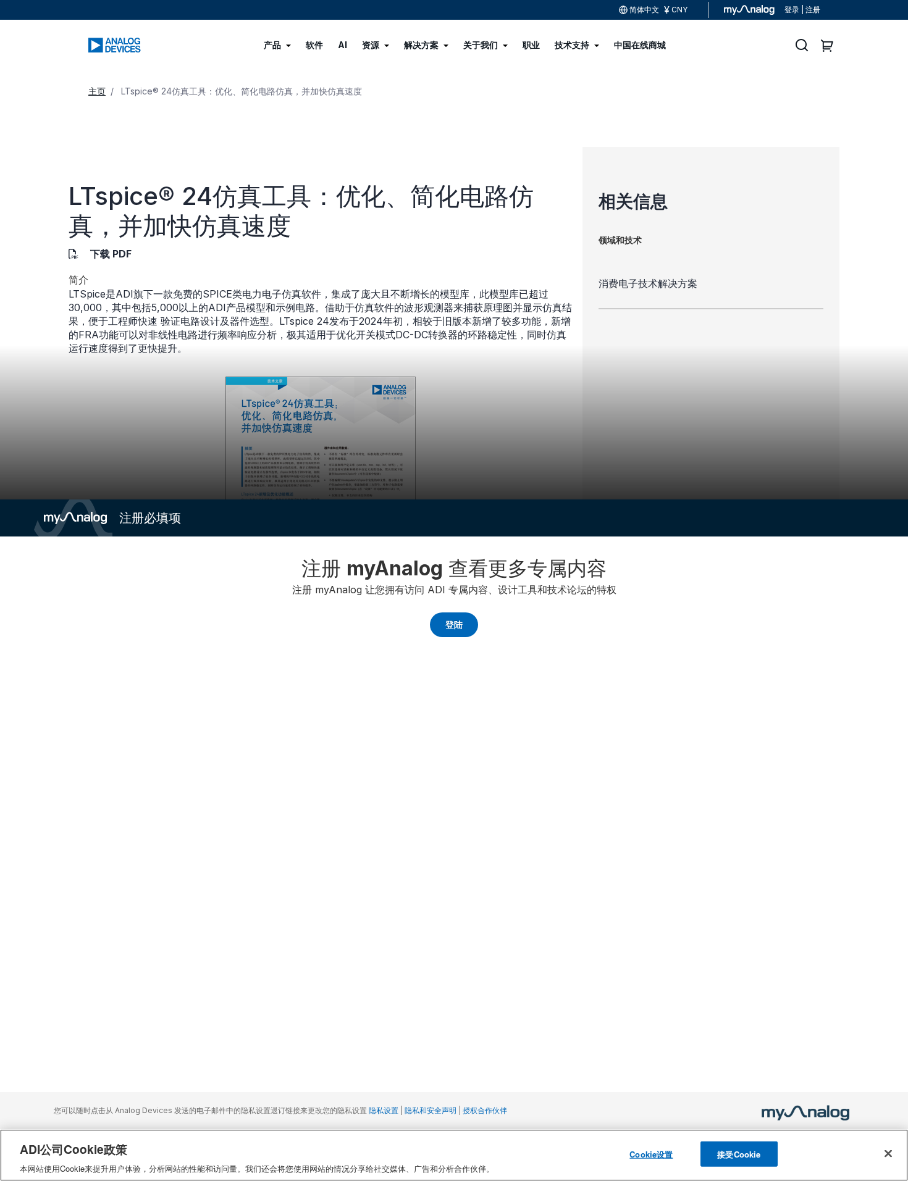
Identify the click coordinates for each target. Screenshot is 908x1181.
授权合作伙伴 (485, 1110)
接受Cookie (738, 1153)
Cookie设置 (651, 1153)
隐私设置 (383, 1110)
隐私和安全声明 (430, 1110)
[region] (454, 1155)
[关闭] (888, 1153)
